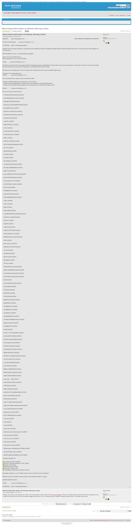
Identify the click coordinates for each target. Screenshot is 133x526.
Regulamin (112, 15)
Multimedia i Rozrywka (20, 12)
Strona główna (7, 12)
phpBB (67, 522)
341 (105, 37)
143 (105, 493)
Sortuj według (70, 503)
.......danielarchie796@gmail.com (25, 42)
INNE (13, 12)
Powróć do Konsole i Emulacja (9, 510)
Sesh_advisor (9, 36)
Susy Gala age (57, 494)
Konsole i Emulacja (31, 12)
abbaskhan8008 (9, 492)
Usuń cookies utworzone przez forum (102, 520)
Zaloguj (128, 15)
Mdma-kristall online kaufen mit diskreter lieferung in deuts (25, 29)
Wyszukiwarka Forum (125, 6)
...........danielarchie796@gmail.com (16, 75)
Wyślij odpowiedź (5, 30)
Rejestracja (122, 15)
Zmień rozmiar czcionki (129, 12)
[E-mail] (104, 41)
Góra (129, 487)
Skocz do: (94, 510)
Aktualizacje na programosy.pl (8, 1)
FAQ (117, 15)
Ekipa (91, 520)
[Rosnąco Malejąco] (86, 503)
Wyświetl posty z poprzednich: (49, 503)
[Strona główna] (12, 4)
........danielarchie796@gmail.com (16, 62)
